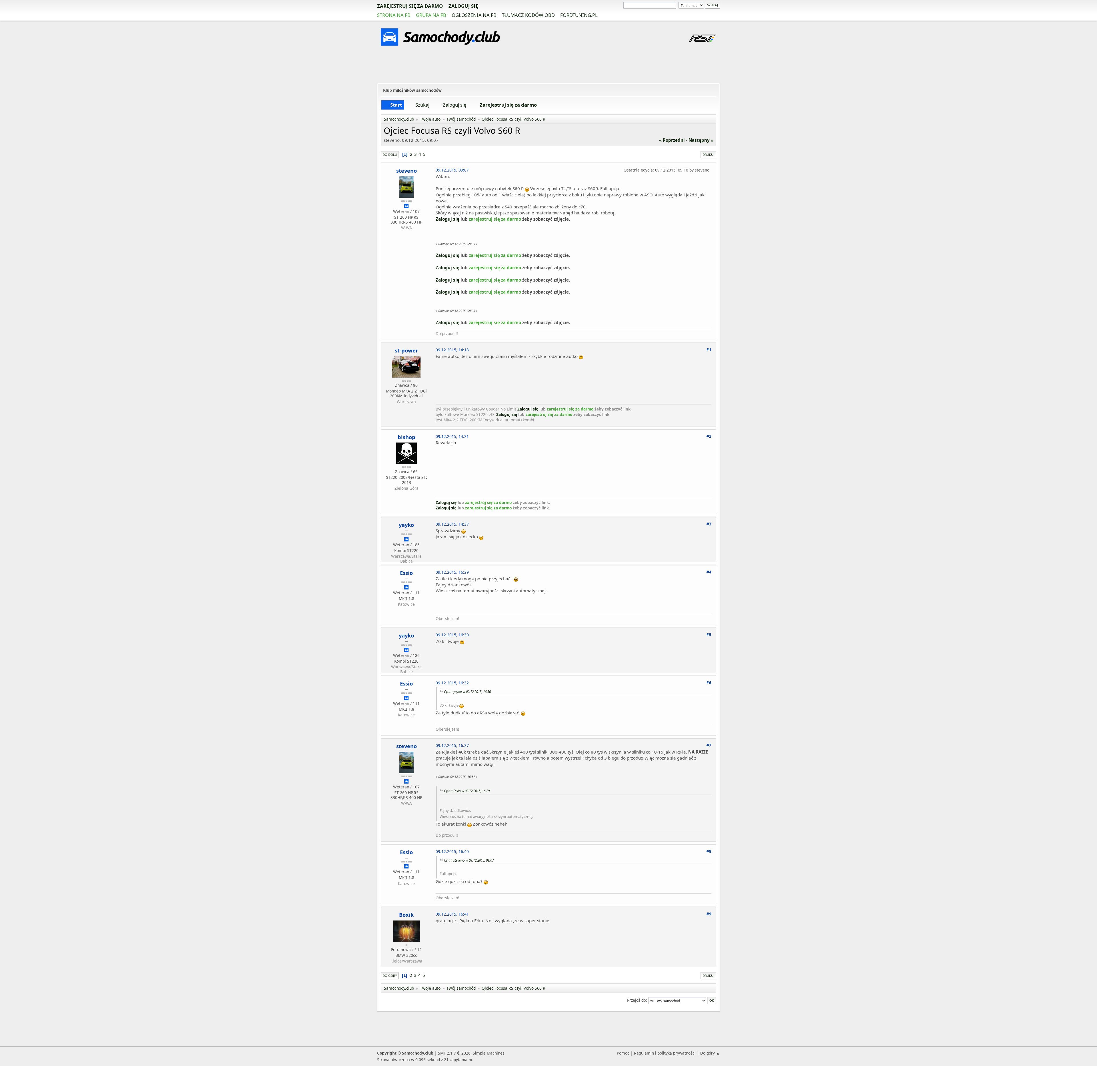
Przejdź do (636, 1000)
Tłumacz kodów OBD (528, 15)
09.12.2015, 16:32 (452, 683)
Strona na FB (394, 15)
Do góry (390, 975)
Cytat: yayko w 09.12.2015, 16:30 (467, 691)
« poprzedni (672, 140)
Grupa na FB (431, 15)
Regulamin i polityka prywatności (665, 1053)
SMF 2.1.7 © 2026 (454, 1053)
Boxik (406, 914)
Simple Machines (489, 1053)
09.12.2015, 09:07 (452, 170)
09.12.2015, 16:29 (452, 572)
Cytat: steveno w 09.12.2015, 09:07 (469, 860)
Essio (406, 572)
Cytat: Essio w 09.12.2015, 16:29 (467, 790)
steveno (406, 170)
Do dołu (390, 154)
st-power (406, 350)
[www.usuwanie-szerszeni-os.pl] (405, 608)
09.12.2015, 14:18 (452, 349)
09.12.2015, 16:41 (452, 914)
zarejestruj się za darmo (410, 6)
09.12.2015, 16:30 (452, 634)
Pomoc (623, 1053)
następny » (700, 140)
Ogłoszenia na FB (474, 15)
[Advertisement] (548, 65)
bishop (406, 437)
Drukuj (708, 154)
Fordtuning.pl (579, 15)
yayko (406, 524)
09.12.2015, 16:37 (452, 745)
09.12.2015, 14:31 (452, 436)
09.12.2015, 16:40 (452, 851)
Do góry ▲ (710, 1053)
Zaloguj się (463, 6)
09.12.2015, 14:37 (452, 524)
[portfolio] (405, 492)
